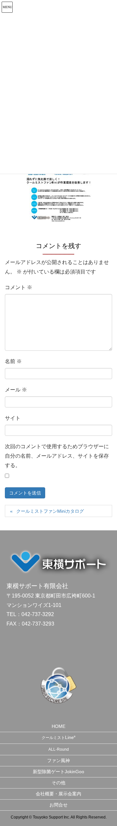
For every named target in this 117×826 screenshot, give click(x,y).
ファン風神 (58, 760)
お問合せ (58, 804)
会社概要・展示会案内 (58, 793)
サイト (12, 418)
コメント (18, 287)
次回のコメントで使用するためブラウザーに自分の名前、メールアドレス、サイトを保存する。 (57, 456)
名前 (13, 361)
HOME (58, 726)
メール (16, 389)
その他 (58, 782)
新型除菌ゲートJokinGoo (58, 771)
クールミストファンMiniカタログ (50, 511)
